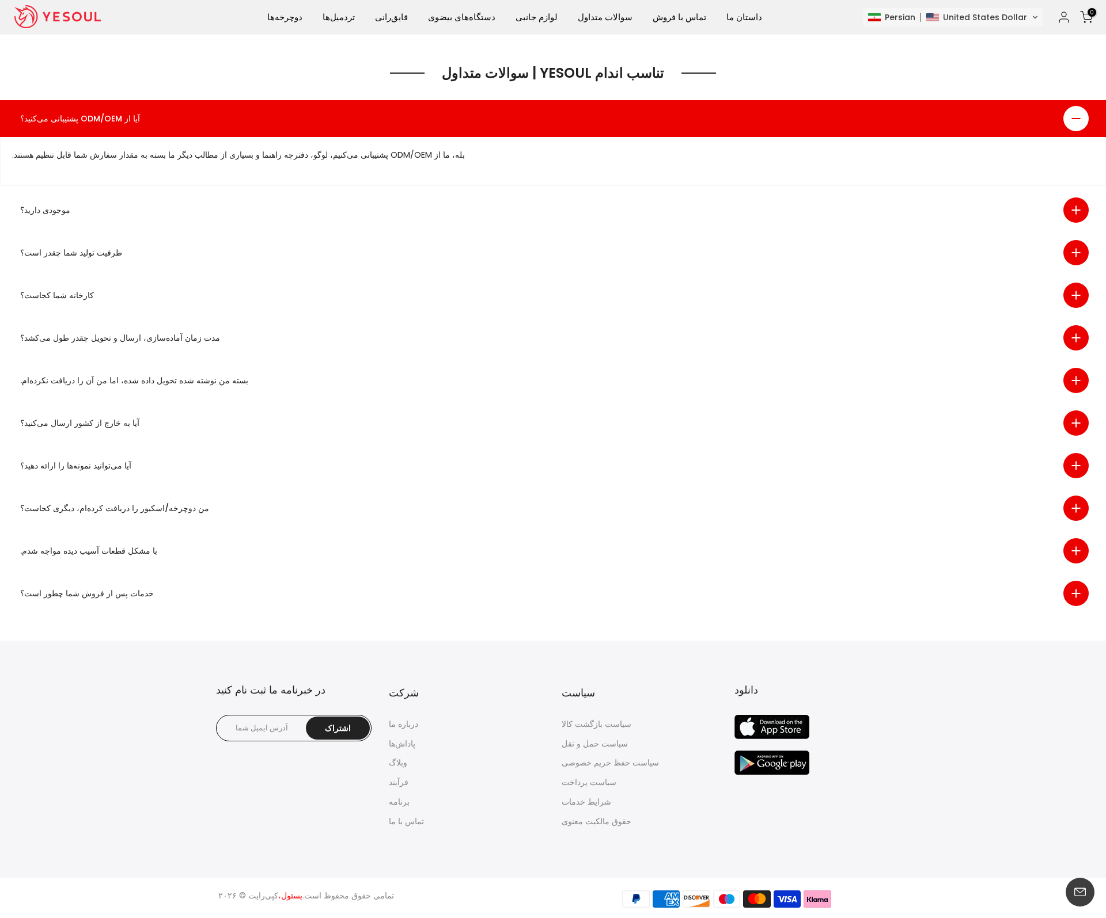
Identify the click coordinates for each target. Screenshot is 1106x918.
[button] (953, 17)
